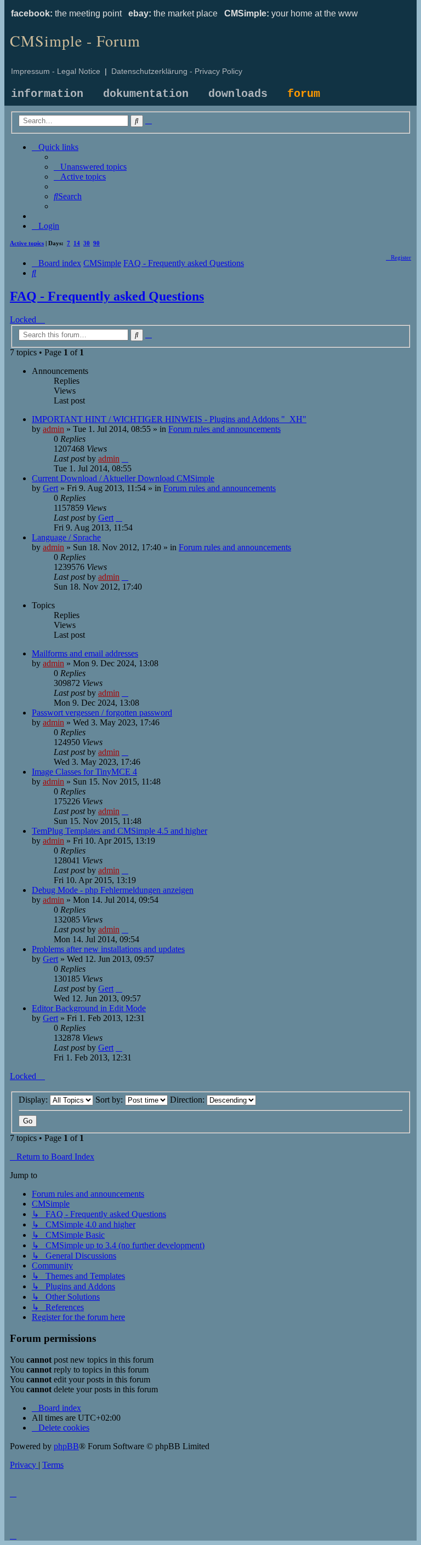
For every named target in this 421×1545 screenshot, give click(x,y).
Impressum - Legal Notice (55, 71)
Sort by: (110, 1099)
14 (76, 243)
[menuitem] (90, 166)
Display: (34, 1099)
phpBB (66, 1446)
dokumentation (146, 94)
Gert (50, 488)
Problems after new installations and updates (108, 949)
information (47, 94)
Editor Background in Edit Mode (89, 1008)
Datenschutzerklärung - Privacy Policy (176, 71)
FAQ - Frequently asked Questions (107, 296)
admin (53, 429)
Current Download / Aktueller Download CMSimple (123, 478)
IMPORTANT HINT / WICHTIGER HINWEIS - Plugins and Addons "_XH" (169, 419)
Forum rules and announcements (224, 429)
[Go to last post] (125, 458)
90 (96, 243)
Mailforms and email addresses (85, 653)
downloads (238, 94)
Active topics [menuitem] (27, 243)
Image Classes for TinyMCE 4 (84, 771)
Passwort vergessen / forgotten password (102, 712)
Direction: (188, 1099)
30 (86, 243)
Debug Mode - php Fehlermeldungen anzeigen (113, 890)
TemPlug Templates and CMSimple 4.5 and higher (119, 830)
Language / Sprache (66, 537)
